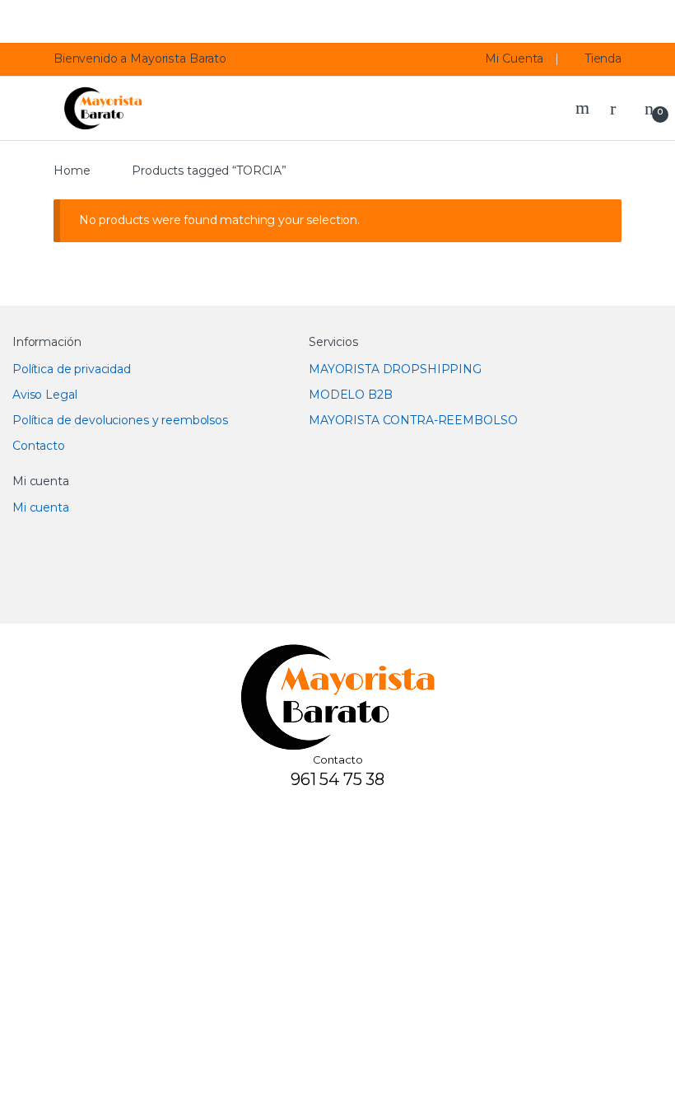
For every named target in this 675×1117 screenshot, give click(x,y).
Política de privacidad (71, 369)
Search (584, 108)
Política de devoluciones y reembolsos (120, 420)
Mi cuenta (40, 507)
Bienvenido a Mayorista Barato (140, 58)
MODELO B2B (351, 394)
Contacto (38, 445)
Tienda (603, 58)
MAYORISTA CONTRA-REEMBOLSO (413, 420)
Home (72, 170)
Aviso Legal (44, 394)
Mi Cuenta (514, 58)
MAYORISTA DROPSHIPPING (395, 369)
